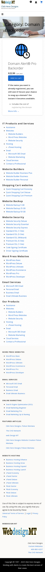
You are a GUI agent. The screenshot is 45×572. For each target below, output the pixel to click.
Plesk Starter (11, 486)
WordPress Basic (13, 260)
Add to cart (16, 78)
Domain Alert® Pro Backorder (22, 65)
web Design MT (12, 435)
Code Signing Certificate (16, 247)
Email (8, 150)
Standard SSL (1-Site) (15, 231)
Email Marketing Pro (14, 411)
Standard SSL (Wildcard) (16, 237)
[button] (4, 14)
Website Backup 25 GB (16, 208)
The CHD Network (13, 431)
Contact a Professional (16, 163)
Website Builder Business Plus (19, 173)
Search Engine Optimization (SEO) (19, 404)
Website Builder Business (17, 176)
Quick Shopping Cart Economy (19, 189)
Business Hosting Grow (15, 463)
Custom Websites (35, 546)
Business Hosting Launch (16, 469)
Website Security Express (17, 227)
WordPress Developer (15, 276)
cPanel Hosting (14, 147)
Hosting (9, 144)
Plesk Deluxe (11, 492)
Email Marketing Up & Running (18, 414)
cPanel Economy (12, 473)
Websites (10, 130)
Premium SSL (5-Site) (15, 241)
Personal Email (12, 289)
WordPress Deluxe (14, 263)
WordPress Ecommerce (16, 270)
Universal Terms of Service (13, 513)
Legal (28, 513)
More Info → (13, 111)
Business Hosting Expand (16, 466)
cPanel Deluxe (11, 479)
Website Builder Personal (17, 179)
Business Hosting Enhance (16, 459)
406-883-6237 (37, 549)
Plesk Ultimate (12, 496)
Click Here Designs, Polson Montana (20, 426)
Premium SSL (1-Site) (15, 244)
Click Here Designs (9, 6)
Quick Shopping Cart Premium (19, 195)
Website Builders (15, 134)
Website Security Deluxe (16, 221)
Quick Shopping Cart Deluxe (18, 192)
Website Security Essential (17, 224)
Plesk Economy (12, 489)
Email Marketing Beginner (16, 408)
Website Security (15, 140)
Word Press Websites (17, 137)
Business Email (12, 292)
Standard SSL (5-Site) (15, 234)
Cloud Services (12, 160)
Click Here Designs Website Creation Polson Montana (23, 441)
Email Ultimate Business (16, 296)
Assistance (10, 127)
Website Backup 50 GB (16, 211)
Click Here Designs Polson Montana (20, 448)
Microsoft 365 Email (16, 153)
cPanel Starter (11, 476)
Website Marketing (16, 157)
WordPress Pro (12, 273)
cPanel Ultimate (12, 483)
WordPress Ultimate (14, 266)
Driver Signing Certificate (17, 251)
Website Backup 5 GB (15, 205)
